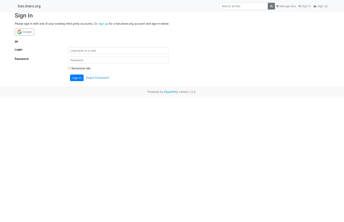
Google (27, 31)
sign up (103, 23)
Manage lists (287, 6)
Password (21, 58)
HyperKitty (171, 91)
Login (18, 49)
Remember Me (80, 68)
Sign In (306, 6)
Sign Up (322, 6)
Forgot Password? (97, 77)
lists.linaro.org (29, 6)
